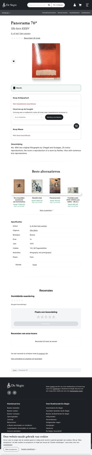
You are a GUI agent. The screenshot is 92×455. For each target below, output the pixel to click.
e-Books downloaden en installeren (19, 425)
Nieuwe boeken (63, 13)
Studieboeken (85, 13)
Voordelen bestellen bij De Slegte (57, 411)
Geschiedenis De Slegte (54, 408)
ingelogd (41, 353)
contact (52, 386)
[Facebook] (9, 392)
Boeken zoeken (12, 411)
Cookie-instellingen (28, 449)
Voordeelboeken (74, 13)
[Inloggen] (74, 5)
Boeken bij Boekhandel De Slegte (57, 414)
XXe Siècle (34, 230)
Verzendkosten (51, 419)
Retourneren (11, 422)
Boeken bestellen (13, 408)
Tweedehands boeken (49, 13)
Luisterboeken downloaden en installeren (21, 428)
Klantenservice (13, 404)
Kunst (35, 265)
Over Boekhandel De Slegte (57, 404)
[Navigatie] (87, 5)
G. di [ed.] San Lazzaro (21, 33)
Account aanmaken (14, 431)
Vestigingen (50, 425)
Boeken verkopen (13, 414)
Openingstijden (12, 416)
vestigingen (56, 389)
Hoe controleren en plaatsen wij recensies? (26, 359)
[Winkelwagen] (80, 5)
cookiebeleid (7, 445)
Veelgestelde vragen (76, 391)
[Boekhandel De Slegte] (10, 5)
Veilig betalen (50, 416)
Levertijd (10, 419)
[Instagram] (14, 392)
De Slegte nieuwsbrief (54, 431)
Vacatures (49, 428)
